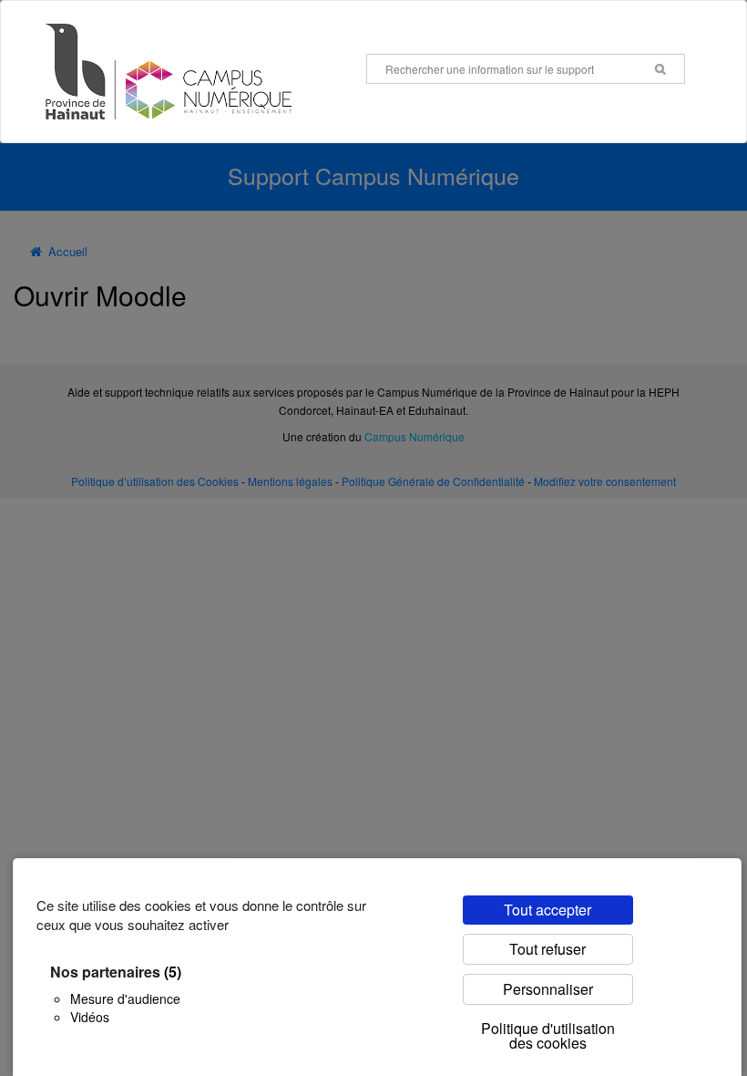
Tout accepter (547, 909)
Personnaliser (548, 988)
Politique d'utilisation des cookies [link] (548, 1035)
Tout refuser (547, 948)
